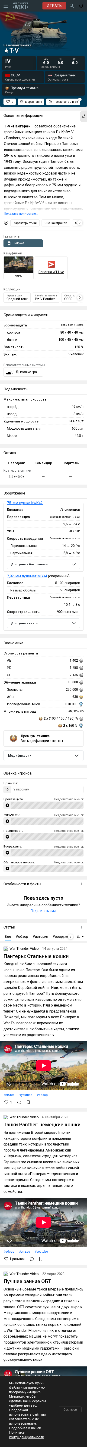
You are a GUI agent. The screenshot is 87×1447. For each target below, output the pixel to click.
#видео (9, 1095)
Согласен (70, 1409)
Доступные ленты (24, 623)
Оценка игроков (56, 223)
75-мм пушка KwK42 (25, 503)
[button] (83, 116)
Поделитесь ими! (43, 911)
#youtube (25, 1095)
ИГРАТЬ (54, 5)
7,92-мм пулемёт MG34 (27, 576)
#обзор (42, 1095)
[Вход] (81, 5)
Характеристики (25, 223)
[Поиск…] (72, 5)
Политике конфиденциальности (26, 1434)
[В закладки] (28, 1102)
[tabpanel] (43, 567)
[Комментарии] (19, 1102)
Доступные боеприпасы (29, 564)
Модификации (19, 755)
